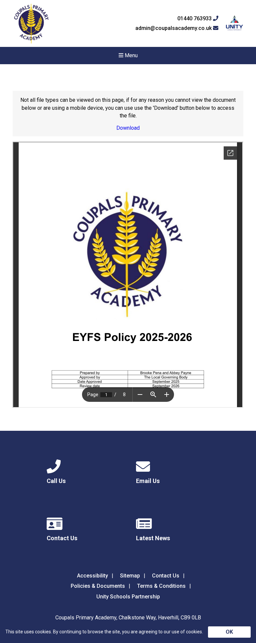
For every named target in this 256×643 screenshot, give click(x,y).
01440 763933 (195, 19)
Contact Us (165, 575)
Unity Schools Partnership (128, 596)
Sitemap (130, 575)
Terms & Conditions (161, 586)
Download (128, 128)
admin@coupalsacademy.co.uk (174, 28)
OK (229, 632)
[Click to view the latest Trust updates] (234, 23)
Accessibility (92, 575)
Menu (130, 55)
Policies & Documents (98, 586)
